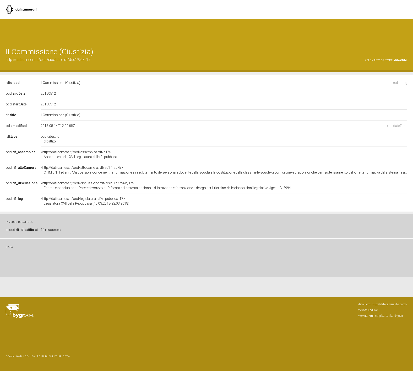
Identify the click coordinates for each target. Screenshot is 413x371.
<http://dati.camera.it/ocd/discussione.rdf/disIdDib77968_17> (166, 185)
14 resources (51, 230)
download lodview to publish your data (38, 356)
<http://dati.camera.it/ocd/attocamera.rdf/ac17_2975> (224, 170)
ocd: (15, 93)
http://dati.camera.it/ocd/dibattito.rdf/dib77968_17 (48, 59)
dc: (11, 115)
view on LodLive (368, 310)
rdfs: (13, 83)
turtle (389, 315)
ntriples (379, 315)
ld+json (398, 315)
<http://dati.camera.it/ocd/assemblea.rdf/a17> (79, 154)
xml (371, 315)
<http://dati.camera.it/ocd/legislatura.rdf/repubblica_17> (85, 201)
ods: (16, 126)
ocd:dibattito (50, 139)
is (22, 230)
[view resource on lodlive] (405, 31)
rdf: (11, 136)
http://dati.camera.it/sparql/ (389, 304)
